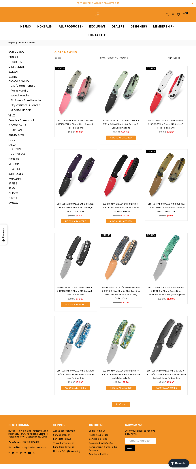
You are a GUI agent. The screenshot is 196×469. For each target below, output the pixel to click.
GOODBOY (15, 62)
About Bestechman (64, 430)
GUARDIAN (15, 130)
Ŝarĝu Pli (121, 404)
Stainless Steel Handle (26, 100)
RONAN (13, 72)
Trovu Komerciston (64, 443)
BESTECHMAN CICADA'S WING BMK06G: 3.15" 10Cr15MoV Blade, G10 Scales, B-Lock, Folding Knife (166, 124)
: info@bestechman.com (34, 447)
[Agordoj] (173, 14)
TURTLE (12, 198)
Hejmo (25, 26)
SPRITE (12, 183)
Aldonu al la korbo (121, 137)
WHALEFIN (14, 178)
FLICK (11, 140)
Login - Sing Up (97, 430)
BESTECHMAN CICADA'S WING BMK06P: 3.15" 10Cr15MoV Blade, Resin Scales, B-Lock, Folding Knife (121, 374)
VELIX (11, 115)
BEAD (11, 188)
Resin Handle (19, 90)
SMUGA (13, 203)
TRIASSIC (14, 169)
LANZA (12, 145)
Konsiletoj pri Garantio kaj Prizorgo (103, 448)
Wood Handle (20, 95)
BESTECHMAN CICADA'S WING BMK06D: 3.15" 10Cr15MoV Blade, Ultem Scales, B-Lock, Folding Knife (166, 208)
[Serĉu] (167, 14)
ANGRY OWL (16, 135)
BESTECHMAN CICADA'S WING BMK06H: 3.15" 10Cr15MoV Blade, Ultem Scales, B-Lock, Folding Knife (75, 124)
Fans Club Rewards (63, 447)
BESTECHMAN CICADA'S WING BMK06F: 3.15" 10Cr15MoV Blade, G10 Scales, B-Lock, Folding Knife (121, 208)
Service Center (61, 434)
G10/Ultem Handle (23, 86)
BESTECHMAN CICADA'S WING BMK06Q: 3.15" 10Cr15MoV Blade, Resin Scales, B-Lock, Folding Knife (75, 374)
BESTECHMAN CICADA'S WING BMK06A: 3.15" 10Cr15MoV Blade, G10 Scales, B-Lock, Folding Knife (121, 124)
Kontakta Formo (62, 438)
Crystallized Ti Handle (25, 105)
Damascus (18, 154)
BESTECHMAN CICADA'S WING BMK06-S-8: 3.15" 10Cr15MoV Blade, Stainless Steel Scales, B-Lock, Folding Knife (166, 374)
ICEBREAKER (15, 174)
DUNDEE (13, 57)
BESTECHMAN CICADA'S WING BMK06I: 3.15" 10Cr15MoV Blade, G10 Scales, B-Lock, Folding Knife (75, 291)
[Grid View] (56, 57)
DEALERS (118, 26)
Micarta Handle (21, 110)
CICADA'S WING (18, 81)
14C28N (16, 149)
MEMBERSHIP (162, 26)
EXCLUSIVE (97, 26)
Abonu (130, 448)
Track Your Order (98, 434)
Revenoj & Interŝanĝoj (101, 443)
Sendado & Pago (98, 438)
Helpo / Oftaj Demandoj (66, 451)
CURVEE (13, 193)
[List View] (59, 57)
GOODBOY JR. (17, 125)
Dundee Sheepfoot (21, 120)
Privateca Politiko (98, 454)
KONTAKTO (96, 35)
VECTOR (13, 164)
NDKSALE (44, 26)
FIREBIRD (13, 159)
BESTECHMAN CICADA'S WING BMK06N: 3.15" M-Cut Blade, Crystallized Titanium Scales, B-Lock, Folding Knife (166, 291)
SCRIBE (12, 77)
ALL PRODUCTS (70, 26)
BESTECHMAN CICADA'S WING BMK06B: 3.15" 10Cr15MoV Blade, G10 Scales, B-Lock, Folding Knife (75, 208)
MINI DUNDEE (16, 67)
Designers (138, 26)
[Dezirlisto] (178, 14)
